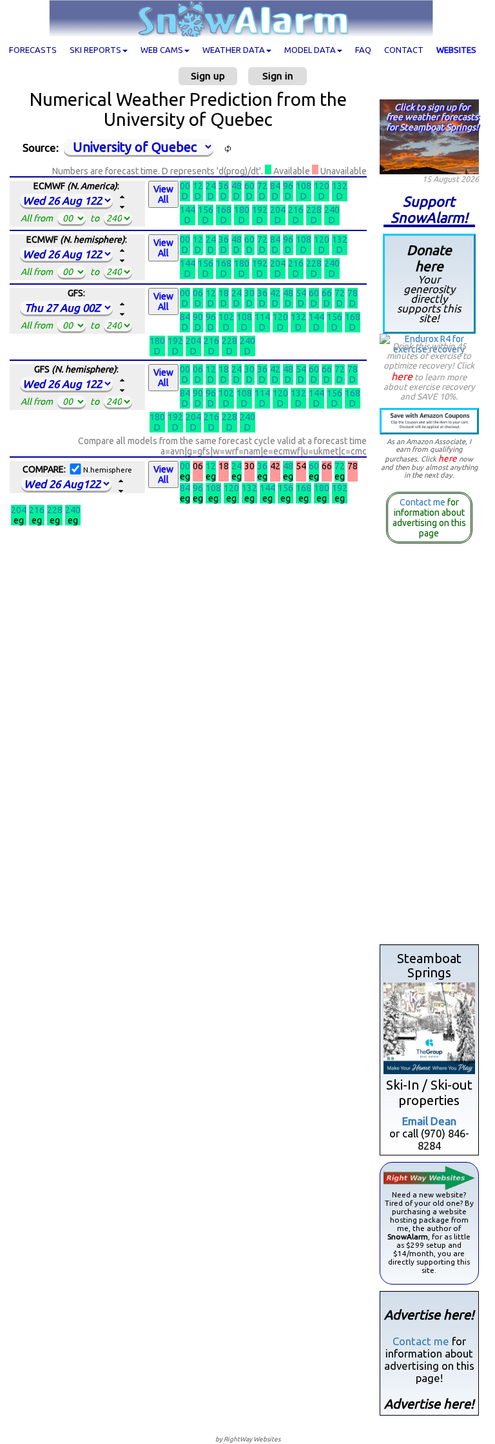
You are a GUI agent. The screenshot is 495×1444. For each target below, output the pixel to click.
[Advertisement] (430, 747)
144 (187, 210)
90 (198, 317)
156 (205, 210)
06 (198, 293)
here (401, 376)
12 (198, 186)
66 (327, 293)
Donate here (429, 283)
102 (226, 317)
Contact (403, 49)
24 (211, 186)
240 (332, 210)
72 (262, 186)
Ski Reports (95, 49)
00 (185, 186)
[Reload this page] (227, 149)
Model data (310, 49)
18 (223, 293)
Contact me (422, 502)
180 (241, 210)
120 (321, 186)
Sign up (208, 75)
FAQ (363, 49)
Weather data (233, 49)
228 (314, 210)
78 (352, 293)
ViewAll (163, 194)
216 (296, 210)
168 (223, 210)
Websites (456, 49)
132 (339, 186)
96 (288, 186)
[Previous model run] (122, 207)
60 (249, 186)
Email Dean (429, 1121)
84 (275, 186)
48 (236, 186)
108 (303, 186)
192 (259, 210)
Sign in (277, 75)
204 (278, 210)
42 (275, 293)
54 (301, 293)
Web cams (162, 49)
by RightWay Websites (247, 1439)
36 (223, 186)
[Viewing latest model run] (122, 197)
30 (249, 293)
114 (262, 317)
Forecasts (33, 49)
